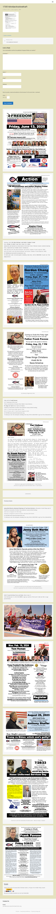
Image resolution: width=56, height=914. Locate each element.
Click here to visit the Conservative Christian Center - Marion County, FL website (28, 820)
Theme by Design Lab (35, 911)
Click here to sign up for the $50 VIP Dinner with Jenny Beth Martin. (28, 588)
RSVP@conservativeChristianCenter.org (12, 906)
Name (4, 72)
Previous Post (12, 41)
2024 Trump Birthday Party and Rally (13, 595)
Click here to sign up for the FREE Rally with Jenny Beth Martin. (28, 586)
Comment (5, 53)
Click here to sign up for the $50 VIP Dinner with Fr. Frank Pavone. (28, 485)
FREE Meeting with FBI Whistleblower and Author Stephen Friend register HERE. (25, 249)
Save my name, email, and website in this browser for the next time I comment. (21, 92)
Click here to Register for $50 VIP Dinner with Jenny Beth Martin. (19, 513)
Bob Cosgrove (14, 9)
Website (5, 84)
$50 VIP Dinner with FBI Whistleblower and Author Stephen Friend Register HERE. (25, 251)
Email (4, 78)
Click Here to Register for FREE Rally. (13, 511)
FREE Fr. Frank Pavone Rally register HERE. (14, 409)
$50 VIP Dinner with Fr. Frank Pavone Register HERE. (16, 411)
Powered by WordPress (25, 911)
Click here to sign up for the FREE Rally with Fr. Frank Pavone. (28, 484)
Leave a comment (7, 35)
